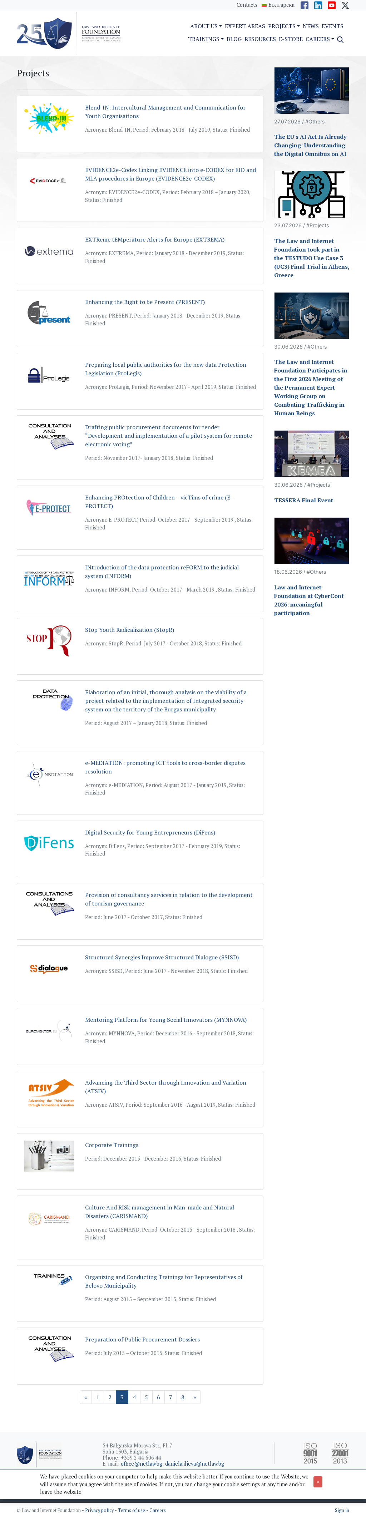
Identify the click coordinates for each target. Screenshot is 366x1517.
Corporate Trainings (111, 1145)
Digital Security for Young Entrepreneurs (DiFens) (150, 832)
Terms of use (132, 1510)
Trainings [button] (203, 39)
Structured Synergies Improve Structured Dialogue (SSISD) (162, 957)
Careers (157, 1510)
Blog (234, 39)
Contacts (247, 4)
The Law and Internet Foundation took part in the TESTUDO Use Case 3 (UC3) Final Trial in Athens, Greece (311, 258)
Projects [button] (282, 26)
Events (332, 26)
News (311, 26)
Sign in (342, 1510)
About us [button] (204, 26)
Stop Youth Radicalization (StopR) (129, 630)
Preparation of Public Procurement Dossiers (142, 1339)
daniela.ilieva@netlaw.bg (194, 1463)
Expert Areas (245, 26)
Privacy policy (100, 1510)
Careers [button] (318, 39)
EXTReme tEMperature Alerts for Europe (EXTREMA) (154, 239)
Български (281, 4)
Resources (260, 39)
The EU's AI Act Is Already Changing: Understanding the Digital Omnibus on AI (310, 145)
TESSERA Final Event (303, 500)
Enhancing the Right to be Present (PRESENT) (145, 302)
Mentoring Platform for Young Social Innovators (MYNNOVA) (166, 1020)
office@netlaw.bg (141, 1463)
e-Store (291, 39)
